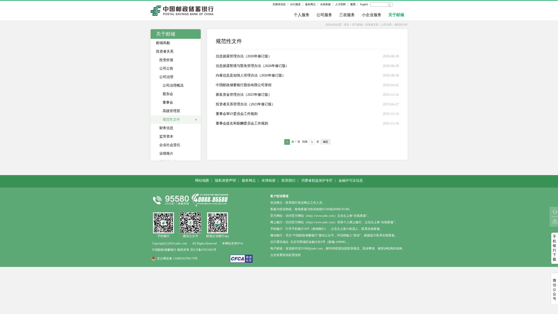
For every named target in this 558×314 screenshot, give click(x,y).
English (364, 4)
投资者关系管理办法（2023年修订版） (245, 104)
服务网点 (310, 4)
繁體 (353, 4)
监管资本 (166, 136)
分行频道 (295, 4)
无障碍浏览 (279, 4)
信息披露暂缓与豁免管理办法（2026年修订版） (252, 66)
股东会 (168, 94)
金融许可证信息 (351, 180)
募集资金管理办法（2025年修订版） (244, 94)
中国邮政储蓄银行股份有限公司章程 (244, 85)
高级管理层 (171, 111)
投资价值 (166, 60)
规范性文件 (401, 24)
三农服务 (347, 15)
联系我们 (288, 180)
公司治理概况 (173, 85)
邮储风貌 (163, 43)
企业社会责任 (169, 145)
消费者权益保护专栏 (317, 180)
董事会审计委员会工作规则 (237, 114)
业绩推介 (166, 153)
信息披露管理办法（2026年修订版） (244, 56)
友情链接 (269, 180)
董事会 (168, 102)
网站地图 (202, 180)
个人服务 (302, 15)
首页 (346, 24)
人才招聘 (340, 4)
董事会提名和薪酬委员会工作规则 (242, 123)
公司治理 (386, 24)
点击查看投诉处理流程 (285, 255)
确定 (325, 141)
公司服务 (324, 15)
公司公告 (166, 68)
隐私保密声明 (225, 180)
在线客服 (325, 4)
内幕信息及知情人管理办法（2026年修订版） (251, 75)
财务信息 (166, 128)
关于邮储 (396, 15)
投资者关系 (371, 24)
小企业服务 (371, 15)
